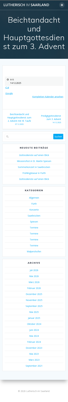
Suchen (58, 136)
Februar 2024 (34, 341)
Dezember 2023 (34, 347)
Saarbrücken (34, 215)
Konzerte (34, 209)
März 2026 (34, 282)
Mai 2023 (34, 353)
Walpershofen (34, 251)
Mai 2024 (34, 335)
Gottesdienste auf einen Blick (34, 155)
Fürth (34, 203)
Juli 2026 (34, 270)
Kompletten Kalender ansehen (47, 96)
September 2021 (34, 365)
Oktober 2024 (34, 323)
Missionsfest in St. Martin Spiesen (34, 161)
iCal (7, 87)
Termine (34, 227)
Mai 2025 (34, 312)
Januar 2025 (34, 317)
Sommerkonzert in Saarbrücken (34, 167)
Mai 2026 (34, 276)
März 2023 (34, 359)
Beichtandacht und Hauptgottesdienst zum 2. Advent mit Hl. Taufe (19, 119)
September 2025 (34, 306)
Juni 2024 (34, 329)
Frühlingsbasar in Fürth (34, 173)
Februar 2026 (34, 288)
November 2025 (34, 300)
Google (9, 93)
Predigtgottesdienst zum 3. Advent (51, 119)
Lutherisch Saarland (26, 5)
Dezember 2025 (34, 294)
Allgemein (34, 197)
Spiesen (34, 221)
